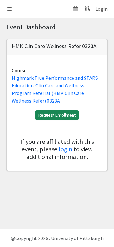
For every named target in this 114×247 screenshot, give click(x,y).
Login (101, 9)
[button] (9, 9)
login (65, 149)
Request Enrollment (57, 115)
